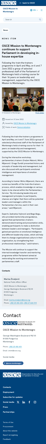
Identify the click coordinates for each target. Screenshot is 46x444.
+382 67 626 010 (30, 303)
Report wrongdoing (10, 435)
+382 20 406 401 (15, 347)
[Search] (40, 19)
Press (5, 407)
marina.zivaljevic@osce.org (19, 300)
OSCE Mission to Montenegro (10, 10)
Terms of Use (8, 422)
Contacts (7, 387)
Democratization (23, 127)
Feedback (7, 439)
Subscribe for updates (13, 397)
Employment (8, 392)
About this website (10, 431)
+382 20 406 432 (16, 303)
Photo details (39, 113)
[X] (18, 402)
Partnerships (8, 412)
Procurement (8, 426)
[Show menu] (41, 10)
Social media (8, 402)
